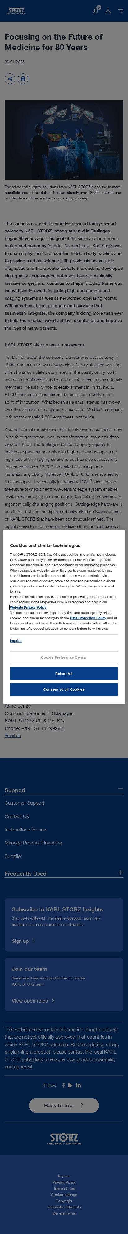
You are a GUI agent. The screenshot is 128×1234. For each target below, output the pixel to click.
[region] (64, 617)
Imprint (16, 640)
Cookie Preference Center (64, 657)
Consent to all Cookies (64, 690)
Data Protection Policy (88, 618)
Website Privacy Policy (28, 607)
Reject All (64, 673)
